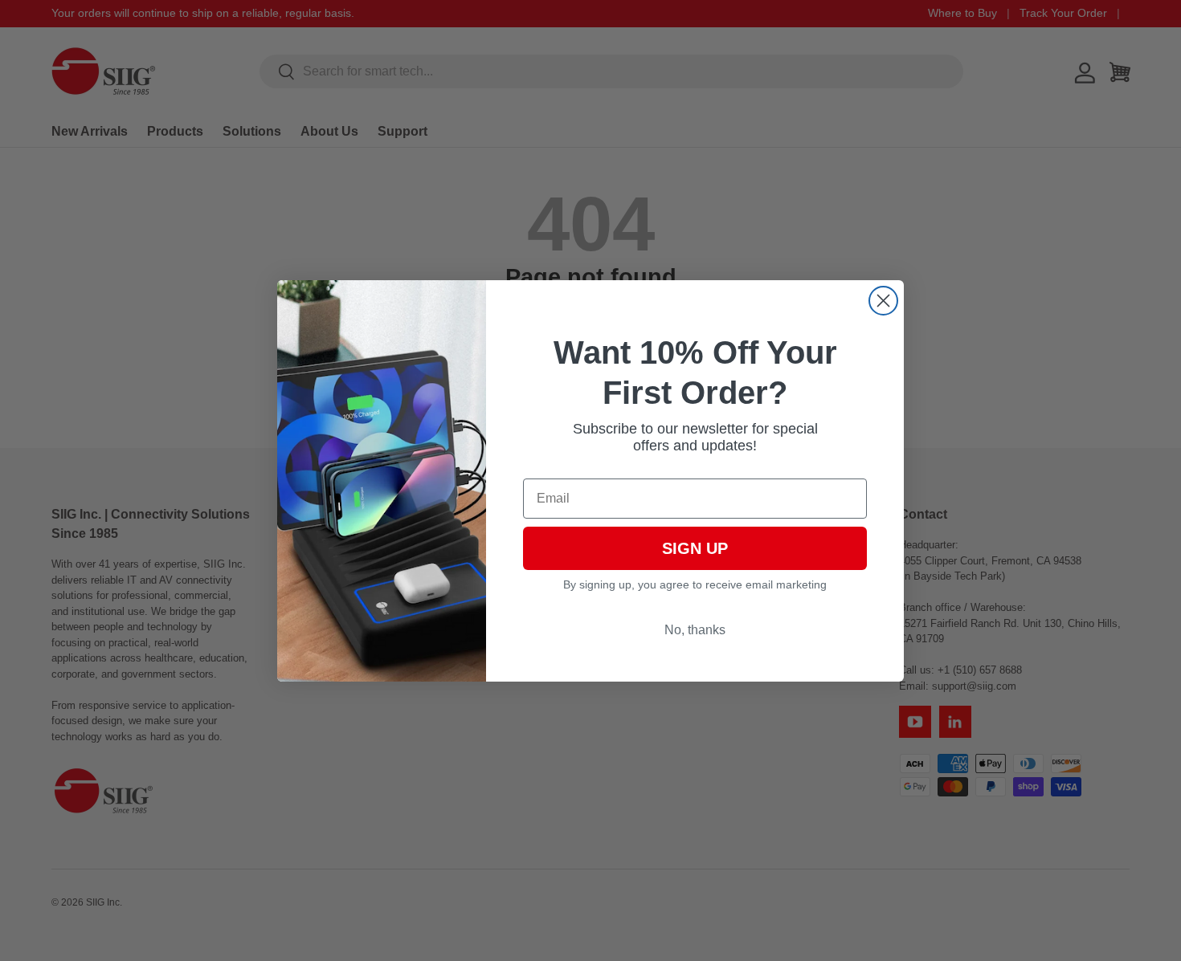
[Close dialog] (883, 301)
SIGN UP (695, 548)
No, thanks (694, 630)
